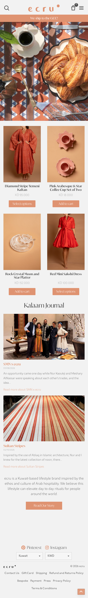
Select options (22, 204)
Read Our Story (44, 505)
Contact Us (11, 573)
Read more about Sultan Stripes (23, 466)
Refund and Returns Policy (66, 573)
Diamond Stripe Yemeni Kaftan (22, 188)
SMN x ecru (12, 364)
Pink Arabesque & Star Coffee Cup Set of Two (66, 188)
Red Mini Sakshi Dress (66, 274)
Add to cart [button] (66, 204)
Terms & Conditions (44, 588)
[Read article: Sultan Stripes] (43, 418)
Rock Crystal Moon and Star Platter (22, 276)
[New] (44, 71)
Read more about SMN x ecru (22, 389)
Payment (35, 581)
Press (47, 581)
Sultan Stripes (14, 445)
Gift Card (28, 573)
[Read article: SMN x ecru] (43, 337)
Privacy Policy (62, 581)
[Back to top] (81, 592)
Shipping (41, 573)
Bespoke (22, 581)
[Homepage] (44, 8)
